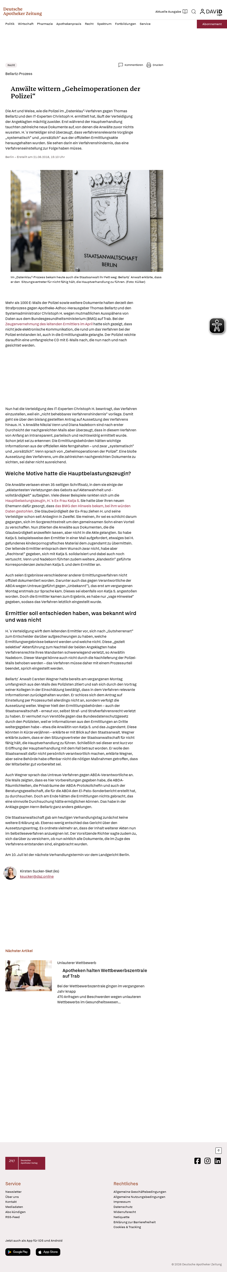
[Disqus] (84, 1074)
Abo (212, 24)
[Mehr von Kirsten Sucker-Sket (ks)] (10, 873)
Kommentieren (134, 65)
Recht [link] (11, 65)
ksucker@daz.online (37, 876)
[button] (22, 11)
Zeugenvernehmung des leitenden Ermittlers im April (49, 324)
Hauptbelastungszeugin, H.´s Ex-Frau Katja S (42, 500)
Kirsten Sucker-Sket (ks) (39, 871)
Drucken (158, 65)
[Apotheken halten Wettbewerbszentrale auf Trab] (28, 982)
